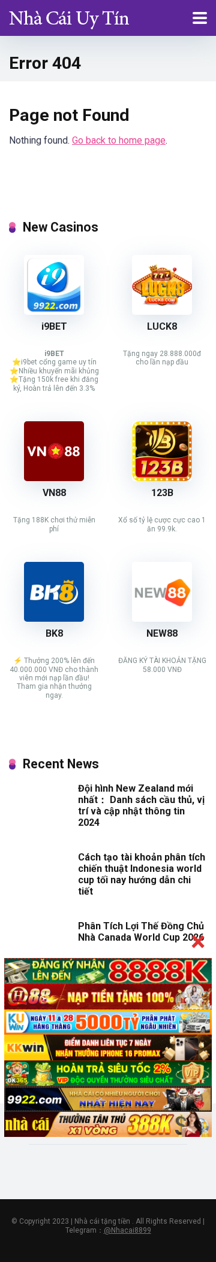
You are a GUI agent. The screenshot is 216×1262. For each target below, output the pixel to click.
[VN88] (54, 477)
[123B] (162, 477)
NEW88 (162, 633)
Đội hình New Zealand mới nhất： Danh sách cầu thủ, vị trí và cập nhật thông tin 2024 (141, 806)
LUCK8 (162, 326)
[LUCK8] (162, 311)
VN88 (54, 492)
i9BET (54, 326)
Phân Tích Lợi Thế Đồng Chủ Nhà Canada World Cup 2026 (141, 931)
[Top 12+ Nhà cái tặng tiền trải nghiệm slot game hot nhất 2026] (69, 16)
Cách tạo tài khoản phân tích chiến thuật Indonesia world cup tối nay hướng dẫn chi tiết (141, 875)
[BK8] (54, 618)
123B (162, 492)
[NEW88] (162, 618)
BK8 (54, 633)
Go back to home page (119, 140)
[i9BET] (54, 311)
